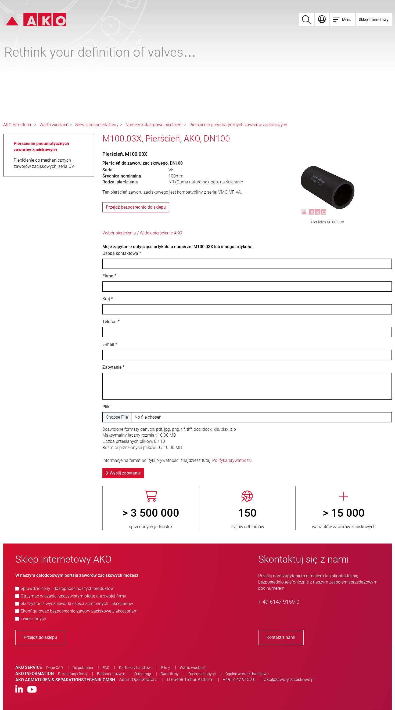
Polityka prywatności (232, 460)
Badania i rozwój (111, 674)
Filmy (165, 667)
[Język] (322, 19)
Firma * (109, 275)
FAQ (106, 667)
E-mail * (109, 344)
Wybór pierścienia (119, 233)
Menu (346, 19)
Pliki (106, 406)
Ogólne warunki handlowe (246, 674)
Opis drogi (142, 674)
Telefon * (111, 321)
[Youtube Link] (32, 689)
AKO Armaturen (18, 124)
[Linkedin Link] (19, 689)
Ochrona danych (202, 674)
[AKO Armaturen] (34, 19)
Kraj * (107, 298)
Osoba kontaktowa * (121, 253)
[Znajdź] (306, 19)
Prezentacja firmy (72, 674)
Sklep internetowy (374, 19)
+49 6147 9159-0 (239, 679)
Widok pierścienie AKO (161, 233)
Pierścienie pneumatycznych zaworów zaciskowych (238, 124)
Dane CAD (54, 667)
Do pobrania (83, 667)
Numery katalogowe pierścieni (153, 124)
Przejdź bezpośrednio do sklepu (136, 207)
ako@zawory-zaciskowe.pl (289, 679)
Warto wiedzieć (54, 124)
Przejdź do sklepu (40, 637)
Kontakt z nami (281, 637)
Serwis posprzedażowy (97, 124)
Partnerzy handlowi (135, 667)
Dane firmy (170, 674)
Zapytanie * (113, 367)
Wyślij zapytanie (125, 473)
